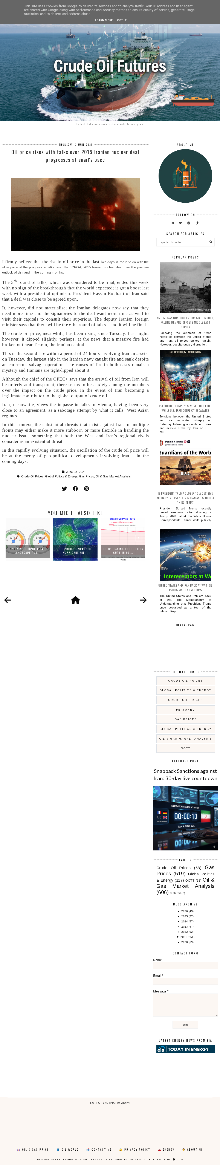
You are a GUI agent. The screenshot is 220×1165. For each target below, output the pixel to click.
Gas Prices (86, 476)
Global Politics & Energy (61, 476)
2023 (185, 926)
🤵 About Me (192, 1149)
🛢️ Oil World (68, 1149)
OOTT (185, 748)
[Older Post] (143, 600)
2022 (185, 931)
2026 (185, 911)
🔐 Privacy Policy (134, 1149)
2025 (185, 916)
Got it (122, 20)
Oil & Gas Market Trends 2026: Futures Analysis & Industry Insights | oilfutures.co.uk (103, 1159)
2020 (185, 942)
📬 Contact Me (99, 1149)
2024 (185, 921)
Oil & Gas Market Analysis (113, 476)
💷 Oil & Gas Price (33, 1149)
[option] (28, 539)
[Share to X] (64, 489)
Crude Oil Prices (32, 476)
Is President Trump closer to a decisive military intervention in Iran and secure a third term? (185, 498)
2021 (184, 937)
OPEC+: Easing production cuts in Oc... (123, 550)
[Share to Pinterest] (86, 489)
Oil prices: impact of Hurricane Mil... (75, 550)
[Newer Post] (7, 600)
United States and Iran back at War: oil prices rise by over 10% (185, 587)
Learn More (104, 20)
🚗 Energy (166, 1149)
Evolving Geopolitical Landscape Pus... (28, 550)
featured (185, 709)
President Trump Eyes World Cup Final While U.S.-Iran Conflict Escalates (185, 408)
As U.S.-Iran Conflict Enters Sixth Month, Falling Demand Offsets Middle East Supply (185, 322)
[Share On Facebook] (75, 489)
